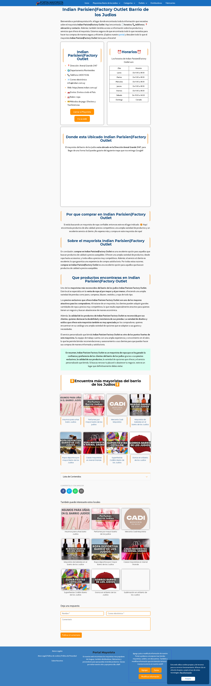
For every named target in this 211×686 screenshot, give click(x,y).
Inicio (87, 3)
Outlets (142, 3)
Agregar (144, 670)
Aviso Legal (42, 656)
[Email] (81, 491)
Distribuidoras (156, 3)
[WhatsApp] (75, 491)
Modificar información (150, 676)
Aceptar (188, 679)
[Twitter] (69, 491)
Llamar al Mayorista (82, 112)
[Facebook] (63, 491)
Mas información (186, 673)
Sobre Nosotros (57, 661)
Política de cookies (53, 656)
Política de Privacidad (69, 656)
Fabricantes (170, 3)
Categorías (128, 3)
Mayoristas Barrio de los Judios (105, 3)
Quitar (156, 670)
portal (121, 34)
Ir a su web (82, 119)
